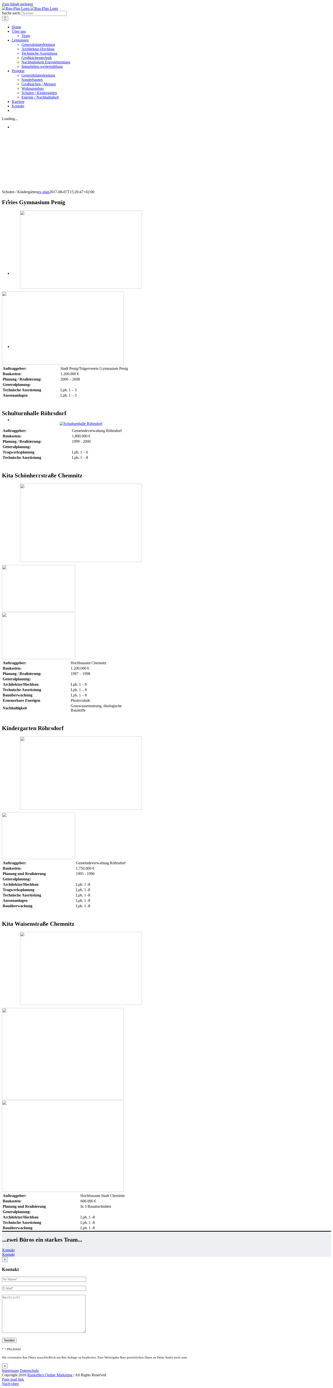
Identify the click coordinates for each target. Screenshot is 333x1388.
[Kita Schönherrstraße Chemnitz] (81, 561)
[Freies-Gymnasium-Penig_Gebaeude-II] (63, 363)
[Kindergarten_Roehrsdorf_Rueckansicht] (38, 858)
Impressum (10, 1370)
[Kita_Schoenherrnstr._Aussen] (38, 610)
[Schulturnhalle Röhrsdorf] (81, 424)
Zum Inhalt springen (17, 4)
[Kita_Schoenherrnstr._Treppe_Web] (38, 658)
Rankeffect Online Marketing (49, 1375)
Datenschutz (29, 1370)
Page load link (13, 1379)
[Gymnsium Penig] (81, 287)
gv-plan (43, 192)
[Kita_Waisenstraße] (81, 1004)
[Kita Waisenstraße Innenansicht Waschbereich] (63, 1190)
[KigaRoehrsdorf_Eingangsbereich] (81, 808)
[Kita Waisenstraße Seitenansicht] (63, 1098)
